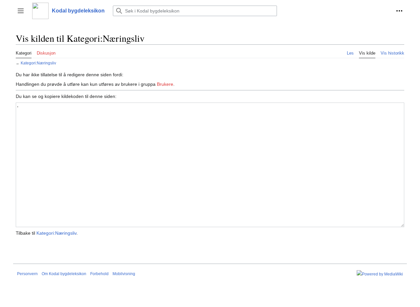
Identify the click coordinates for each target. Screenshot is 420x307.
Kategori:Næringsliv (38, 63)
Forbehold (99, 274)
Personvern (27, 274)
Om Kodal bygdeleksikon (64, 274)
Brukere (165, 84)
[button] (20, 10)
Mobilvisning (124, 274)
